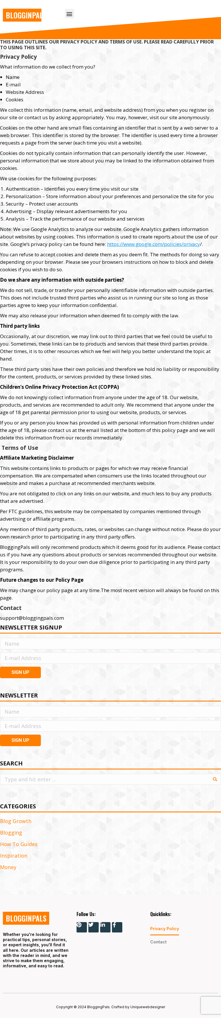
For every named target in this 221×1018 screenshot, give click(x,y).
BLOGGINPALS (26, 15)
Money (8, 867)
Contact (158, 941)
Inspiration (13, 855)
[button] (69, 13)
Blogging (11, 832)
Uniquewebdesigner (147, 1007)
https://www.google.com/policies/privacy (153, 244)
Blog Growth (15, 821)
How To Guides (18, 844)
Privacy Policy (164, 928)
